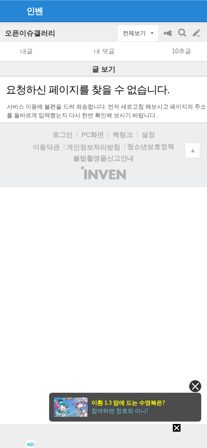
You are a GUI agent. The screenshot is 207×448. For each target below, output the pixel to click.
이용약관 (46, 147)
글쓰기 (197, 33)
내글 (26, 51)
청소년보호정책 (150, 146)
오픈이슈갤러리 (30, 33)
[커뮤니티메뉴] (10, 10)
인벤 (34, 11)
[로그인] (178, 10)
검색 (183, 37)
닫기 (195, 386)
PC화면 (92, 134)
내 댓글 (104, 51)
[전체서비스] (196, 10)
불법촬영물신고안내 (103, 158)
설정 (148, 134)
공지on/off (168, 37)
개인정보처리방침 (93, 147)
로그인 (62, 134)
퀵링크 (123, 134)
